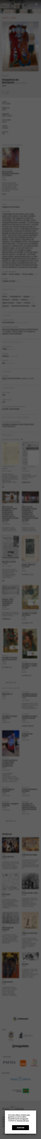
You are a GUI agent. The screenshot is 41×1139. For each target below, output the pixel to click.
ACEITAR (20, 1128)
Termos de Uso (22, 1121)
